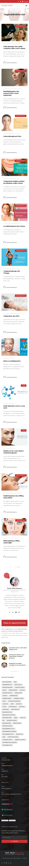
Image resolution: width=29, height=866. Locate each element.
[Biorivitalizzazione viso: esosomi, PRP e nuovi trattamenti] (14, 77)
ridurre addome (7, 723)
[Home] (14, 853)
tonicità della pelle (13, 736)
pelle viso (22, 717)
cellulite (22, 690)
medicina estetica (7, 712)
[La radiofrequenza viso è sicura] (14, 212)
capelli (4, 690)
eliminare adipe (13, 695)
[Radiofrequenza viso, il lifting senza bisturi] (14, 482)
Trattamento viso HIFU (11, 316)
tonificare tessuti (7, 739)
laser (12, 703)
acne (15, 681)
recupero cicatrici (12, 720)
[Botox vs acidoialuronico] (14, 347)
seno (4, 736)
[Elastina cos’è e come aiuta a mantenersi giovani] (14, 437)
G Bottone (24, 858)
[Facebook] (18, 1)
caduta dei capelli (19, 687)
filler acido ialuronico (14, 701)
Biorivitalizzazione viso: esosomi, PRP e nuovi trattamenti (11, 93)
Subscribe (15, 841)
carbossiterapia (13, 690)
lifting (4, 706)
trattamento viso (7, 745)
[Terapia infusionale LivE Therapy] (14, 257)
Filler (4, 701)
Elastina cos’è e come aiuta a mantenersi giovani (13, 452)
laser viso (18, 703)
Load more (14, 671)
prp (3, 720)
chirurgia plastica (7, 692)
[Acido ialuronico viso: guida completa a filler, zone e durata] (14, 32)
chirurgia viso (18, 692)
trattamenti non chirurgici (10, 742)
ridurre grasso (17, 723)
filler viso (5, 703)
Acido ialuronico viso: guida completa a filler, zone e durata (14, 47)
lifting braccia (12, 706)
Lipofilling (22, 706)
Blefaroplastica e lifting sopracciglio (11, 542)
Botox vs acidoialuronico (12, 361)
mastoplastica (15, 709)
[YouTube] (27, 1)
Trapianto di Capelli (20, 739)
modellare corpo (7, 717)
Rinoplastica (19, 734)
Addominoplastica (7, 684)
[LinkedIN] (23, 1)
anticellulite (18, 684)
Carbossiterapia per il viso (12, 136)
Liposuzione (6, 709)
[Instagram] (20, 1)
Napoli (15, 717)
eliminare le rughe (18, 698)
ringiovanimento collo (8, 728)
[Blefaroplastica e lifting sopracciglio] (14, 526)
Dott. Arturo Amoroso (12, 62)
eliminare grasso (7, 698)
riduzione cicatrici (7, 725)
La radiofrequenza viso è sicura (14, 226)
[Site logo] (7, 5)
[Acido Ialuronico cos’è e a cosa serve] (14, 392)
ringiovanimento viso (8, 734)
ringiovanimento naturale (9, 731)
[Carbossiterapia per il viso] (14, 122)
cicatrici (5, 695)
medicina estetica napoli (9, 714)
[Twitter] (25, 1)
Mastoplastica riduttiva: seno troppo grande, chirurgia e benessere (16, 656)
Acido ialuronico (7, 681)
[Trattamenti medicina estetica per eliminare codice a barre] (14, 167)
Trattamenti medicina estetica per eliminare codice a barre (13, 182)
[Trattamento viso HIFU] (14, 302)
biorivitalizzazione (7, 687)
